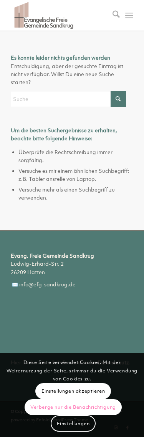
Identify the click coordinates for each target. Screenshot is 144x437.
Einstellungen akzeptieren (73, 391)
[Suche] (112, 15)
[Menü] (129, 15)
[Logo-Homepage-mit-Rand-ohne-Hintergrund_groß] (60, 15)
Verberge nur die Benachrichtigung (73, 407)
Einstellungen (73, 423)
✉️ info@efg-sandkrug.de (43, 284)
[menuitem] (112, 15)
